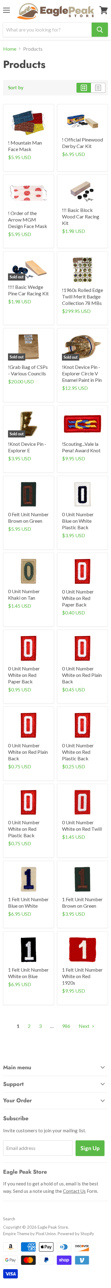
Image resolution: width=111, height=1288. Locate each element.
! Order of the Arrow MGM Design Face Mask (27, 219)
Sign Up (90, 1148)
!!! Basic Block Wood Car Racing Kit (80, 216)
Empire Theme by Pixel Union (29, 1233)
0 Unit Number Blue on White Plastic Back (78, 520)
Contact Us (74, 1191)
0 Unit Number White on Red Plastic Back (78, 751)
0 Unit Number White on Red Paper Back (78, 598)
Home (9, 49)
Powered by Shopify (76, 1233)
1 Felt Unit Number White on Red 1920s (82, 976)
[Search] (100, 30)
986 (66, 1026)
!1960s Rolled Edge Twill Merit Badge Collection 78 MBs (82, 296)
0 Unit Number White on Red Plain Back (82, 674)
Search (9, 1218)
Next (84, 1026)
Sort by (15, 87)
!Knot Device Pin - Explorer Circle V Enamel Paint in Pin (82, 373)
